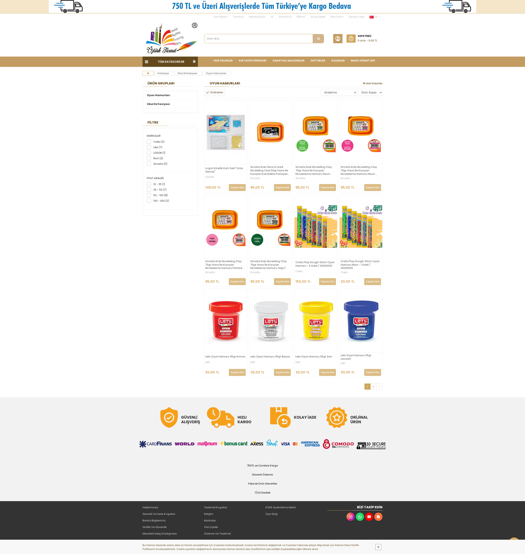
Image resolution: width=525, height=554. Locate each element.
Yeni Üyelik (211, 527)
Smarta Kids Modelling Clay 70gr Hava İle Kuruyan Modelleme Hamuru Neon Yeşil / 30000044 (314, 170)
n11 (272, 16)
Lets (207, 362)
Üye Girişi (272, 514)
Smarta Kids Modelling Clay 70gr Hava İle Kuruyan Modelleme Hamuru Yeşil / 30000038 (268, 265)
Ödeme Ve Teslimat (217, 534)
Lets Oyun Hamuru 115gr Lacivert (356, 357)
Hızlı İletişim (221, 16)
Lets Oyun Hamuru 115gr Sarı (314, 356)
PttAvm (301, 16)
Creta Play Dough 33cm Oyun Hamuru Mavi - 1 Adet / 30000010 (360, 265)
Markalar (210, 520)
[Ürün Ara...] (318, 38)
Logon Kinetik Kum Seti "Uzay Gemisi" (224, 170)
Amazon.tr (285, 16)
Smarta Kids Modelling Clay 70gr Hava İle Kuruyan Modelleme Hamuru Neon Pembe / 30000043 (359, 170)
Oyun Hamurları (216, 73)
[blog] (378, 517)
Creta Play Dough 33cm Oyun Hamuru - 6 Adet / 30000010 (315, 264)
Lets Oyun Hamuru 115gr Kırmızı (225, 356)
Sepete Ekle (237, 187)
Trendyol (238, 16)
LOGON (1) (159, 153)
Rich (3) (158, 158)
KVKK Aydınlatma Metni (281, 507)
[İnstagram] (351, 517)
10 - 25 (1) (159, 184)
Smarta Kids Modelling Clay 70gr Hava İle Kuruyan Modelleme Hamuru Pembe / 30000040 (224, 265)
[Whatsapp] (360, 517)
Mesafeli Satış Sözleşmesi (160, 534)
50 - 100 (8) (160, 195)
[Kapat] (378, 547)
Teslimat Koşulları (215, 507)
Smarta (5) (160, 164)
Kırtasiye (163, 73)
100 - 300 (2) (161, 200)
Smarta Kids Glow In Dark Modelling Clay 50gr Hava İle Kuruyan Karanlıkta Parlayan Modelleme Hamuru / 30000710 (269, 170)
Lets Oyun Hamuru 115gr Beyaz (270, 356)
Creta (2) (158, 141)
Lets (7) (157, 147)
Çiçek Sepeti (317, 16)
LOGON (209, 177)
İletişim (208, 514)
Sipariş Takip (356, 16)
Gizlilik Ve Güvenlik (155, 527)
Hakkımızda (150, 507)
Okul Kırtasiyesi (187, 73)
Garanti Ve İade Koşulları (159, 514)
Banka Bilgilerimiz (154, 520)
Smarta (255, 178)
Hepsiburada (257, 16)
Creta (299, 271)
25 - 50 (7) (160, 189)
